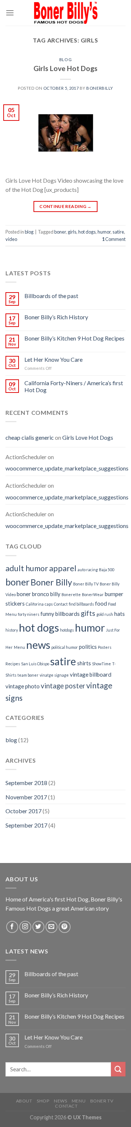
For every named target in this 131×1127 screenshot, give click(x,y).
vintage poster (63, 686)
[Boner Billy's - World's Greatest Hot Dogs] (65, 13)
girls (72, 232)
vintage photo (22, 686)
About (24, 1101)
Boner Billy (51, 582)
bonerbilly (99, 88)
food (101, 603)
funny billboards (60, 613)
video (11, 239)
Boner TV (102, 1101)
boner (60, 232)
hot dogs (87, 232)
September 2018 (26, 782)
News (60, 1101)
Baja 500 (106, 569)
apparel (62, 568)
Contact (61, 604)
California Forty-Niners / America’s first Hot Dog (73, 386)
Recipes (12, 663)
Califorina (35, 604)
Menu (19, 647)
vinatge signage (54, 675)
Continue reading (65, 206)
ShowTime (101, 663)
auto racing (88, 569)
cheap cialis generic (29, 437)
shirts (84, 663)
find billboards (81, 604)
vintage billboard (90, 674)
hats (119, 613)
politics (88, 646)
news (38, 644)
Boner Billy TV (86, 583)
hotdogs (67, 630)
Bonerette (71, 594)
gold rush (104, 614)
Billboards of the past (51, 295)
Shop (43, 1101)
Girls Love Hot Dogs (65, 68)
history (11, 630)
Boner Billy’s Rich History (56, 316)
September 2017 (26, 825)
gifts (88, 613)
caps (49, 604)
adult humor (26, 568)
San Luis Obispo (35, 663)
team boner (28, 675)
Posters (104, 647)
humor (104, 232)
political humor (64, 647)
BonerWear (93, 594)
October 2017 (23, 810)
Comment (114, 239)
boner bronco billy (38, 594)
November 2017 (26, 796)
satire (118, 232)
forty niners (28, 614)
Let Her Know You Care (53, 359)
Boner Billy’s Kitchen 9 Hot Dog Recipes (74, 338)
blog (65, 59)
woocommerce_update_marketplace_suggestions (66, 468)
